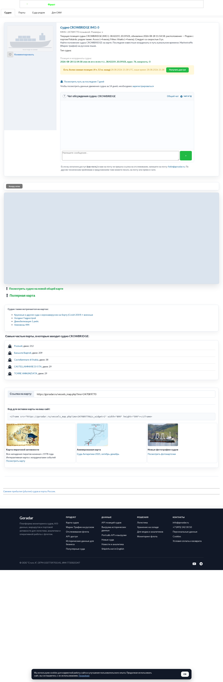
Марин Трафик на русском (80, 527)
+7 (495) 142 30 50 (182, 527)
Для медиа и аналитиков (150, 531)
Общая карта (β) (95, 4)
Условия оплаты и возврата (187, 541)
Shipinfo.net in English (113, 548)
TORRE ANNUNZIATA (25, 373)
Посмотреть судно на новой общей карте (36, 288)
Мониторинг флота (147, 536)
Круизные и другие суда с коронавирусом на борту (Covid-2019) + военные (53, 314)
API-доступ (72, 536)
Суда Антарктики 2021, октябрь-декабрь (98, 454)
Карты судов (138, 4)
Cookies (177, 536)
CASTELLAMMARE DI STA (28, 366)
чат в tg (188, 96)
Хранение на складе (148, 527)
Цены (122, 4)
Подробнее (84, 675)
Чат (112, 4)
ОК (185, 674)
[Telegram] (201, 563)
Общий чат (173, 96)
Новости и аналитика (113, 544)
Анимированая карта (89, 449)
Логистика (142, 522)
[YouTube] (194, 563)
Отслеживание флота (77, 531)
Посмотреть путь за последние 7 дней (84, 81)
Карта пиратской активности (22, 449)
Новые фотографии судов (163, 449)
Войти (173, 4)
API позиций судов (111, 522)
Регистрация (158, 4)
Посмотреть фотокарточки (162, 454)
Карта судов (72, 522)
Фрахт (51, 4)
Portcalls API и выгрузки (114, 535)
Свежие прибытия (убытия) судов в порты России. (29, 491)
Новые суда (108, 539)
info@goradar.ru (181, 522)
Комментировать (24, 54)
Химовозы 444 (21, 324)
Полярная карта (22, 295)
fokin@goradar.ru (176, 166)
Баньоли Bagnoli (22, 352)
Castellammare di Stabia (26, 359)
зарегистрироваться (143, 86)
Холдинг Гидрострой (25, 318)
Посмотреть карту (15, 460)
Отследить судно (70, 4)
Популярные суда (75, 548)
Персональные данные (185, 531)
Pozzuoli (18, 346)
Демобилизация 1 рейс (26, 321)
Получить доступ (177, 70)
